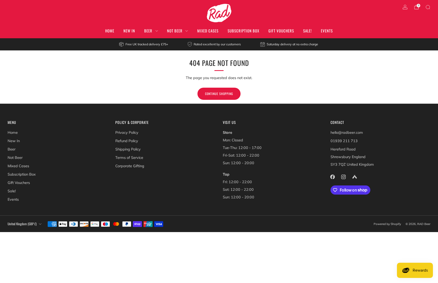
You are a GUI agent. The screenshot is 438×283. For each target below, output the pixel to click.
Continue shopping (219, 93)
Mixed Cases (207, 30)
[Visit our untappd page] (354, 176)
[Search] (427, 7)
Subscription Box (243, 30)
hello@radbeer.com (347, 132)
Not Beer (174, 30)
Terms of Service (129, 157)
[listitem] (144, 44)
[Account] (405, 7)
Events (327, 30)
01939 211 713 (344, 141)
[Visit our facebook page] (332, 176)
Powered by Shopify (387, 224)
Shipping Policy (128, 149)
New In (129, 30)
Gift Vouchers (281, 30)
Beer (148, 30)
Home (109, 30)
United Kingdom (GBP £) (22, 223)
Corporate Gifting (129, 166)
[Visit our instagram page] (343, 176)
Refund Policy (126, 141)
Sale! (307, 30)
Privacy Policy (126, 132)
